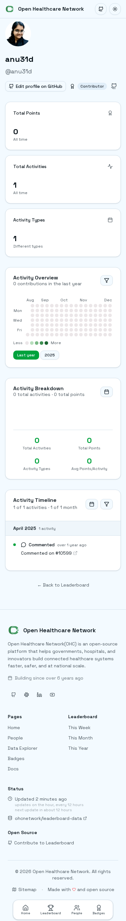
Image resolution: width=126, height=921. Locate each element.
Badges (16, 758)
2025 (50, 355)
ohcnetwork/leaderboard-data (48, 818)
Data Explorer (22, 748)
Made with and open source (81, 889)
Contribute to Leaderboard (44, 843)
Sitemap (27, 889)
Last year (26, 355)
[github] (114, 86)
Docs (13, 769)
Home (14, 727)
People (15, 738)
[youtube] (52, 694)
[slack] (26, 694)
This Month (80, 738)
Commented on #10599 (46, 553)
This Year (78, 748)
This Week (79, 727)
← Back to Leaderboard (63, 585)
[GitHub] (101, 9)
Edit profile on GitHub (39, 86)
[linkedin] (39, 694)
